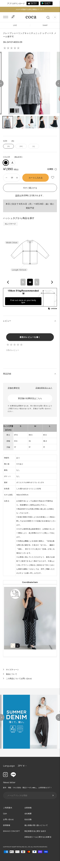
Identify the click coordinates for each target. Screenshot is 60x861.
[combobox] (30, 282)
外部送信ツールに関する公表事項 (37, 837)
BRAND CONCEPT (11, 831)
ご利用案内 (7, 808)
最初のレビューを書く (30, 337)
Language (9, 765)
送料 (17, 195)
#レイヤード (10, 224)
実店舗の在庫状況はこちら (30, 398)
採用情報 (6, 825)
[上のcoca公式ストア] (13, 776)
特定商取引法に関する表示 (35, 831)
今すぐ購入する (30, 188)
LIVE (15, 25)
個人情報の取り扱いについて (36, 825)
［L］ (34, 146)
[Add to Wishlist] (53, 177)
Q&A (5, 813)
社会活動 (28, 819)
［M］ (21, 146)
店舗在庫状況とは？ (44, 388)
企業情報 (28, 808)
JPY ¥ (21, 765)
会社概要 (28, 813)
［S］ (8, 146)
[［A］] (12, 162)
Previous (2, 717)
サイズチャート (12, 669)
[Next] (58, 83)
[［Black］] (5, 162)
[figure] (8, 282)
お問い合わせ (8, 819)
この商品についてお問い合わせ (19, 678)
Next (58, 717)
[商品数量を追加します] (6, 177)
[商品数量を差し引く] (17, 177)
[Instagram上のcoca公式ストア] (5, 776)
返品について (11, 674)
